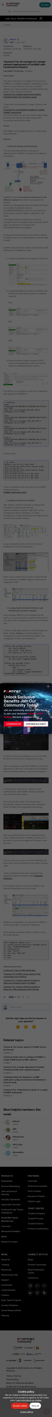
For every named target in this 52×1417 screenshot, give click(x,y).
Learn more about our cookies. (29, 1400)
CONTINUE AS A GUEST (36, 724)
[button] (26, 1412)
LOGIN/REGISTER (13, 724)
